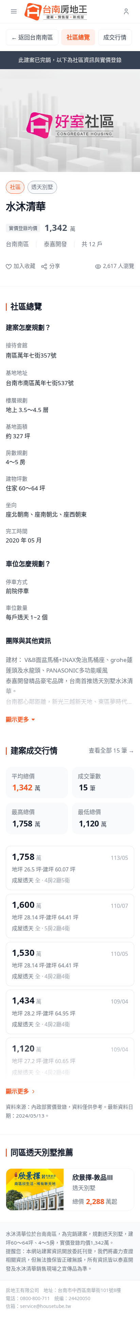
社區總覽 (78, 37)
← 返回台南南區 (32, 37)
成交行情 (114, 37)
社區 (15, 187)
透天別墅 (42, 187)
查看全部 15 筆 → (111, 750)
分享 (54, 266)
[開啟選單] (14, 12)
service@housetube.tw (45, 1306)
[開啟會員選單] (126, 12)
